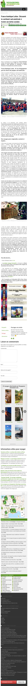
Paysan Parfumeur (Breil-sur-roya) (8, 629)
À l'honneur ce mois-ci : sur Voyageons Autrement (13, 521)
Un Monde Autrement (6, 592)
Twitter (2, 621)
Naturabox (15, 586)
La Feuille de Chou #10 (5, 664)
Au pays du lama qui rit (14, 422)
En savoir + (11, 276)
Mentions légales (4, 613)
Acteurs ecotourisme (8, 11)
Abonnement (4, 336)
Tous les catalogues (5, 628)
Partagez (4, 333)
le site (13, 260)
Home (2, 11)
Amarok (3, 578)
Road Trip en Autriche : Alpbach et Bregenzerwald (11, 660)
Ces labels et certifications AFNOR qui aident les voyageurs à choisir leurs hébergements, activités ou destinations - (13, 542)
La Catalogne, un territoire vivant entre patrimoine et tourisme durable (12, 650)
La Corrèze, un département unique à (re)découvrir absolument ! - (13, 535)
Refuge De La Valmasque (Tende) (8, 631)
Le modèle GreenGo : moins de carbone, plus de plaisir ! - (11, 571)
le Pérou (16, 11)
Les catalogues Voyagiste (7, 575)
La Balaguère (16, 584)
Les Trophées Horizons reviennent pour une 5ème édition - (12, 553)
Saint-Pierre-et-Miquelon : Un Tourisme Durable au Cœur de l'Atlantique (13, 656)
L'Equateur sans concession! (14, 439)
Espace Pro (3, 598)
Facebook (3, 619)
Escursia (4, 581)
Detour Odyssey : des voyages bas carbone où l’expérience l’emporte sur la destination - (13, 556)
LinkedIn (2, 618)
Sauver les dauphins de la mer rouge (8, 666)
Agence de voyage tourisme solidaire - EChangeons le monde (14, 672)
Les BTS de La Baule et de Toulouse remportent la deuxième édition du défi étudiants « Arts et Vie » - (13, 568)
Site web (2, 375)
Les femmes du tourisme (6, 667)
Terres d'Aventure (6, 590)
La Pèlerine (4, 586)
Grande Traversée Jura (5, 654)
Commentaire (4, 348)
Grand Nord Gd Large (6, 584)
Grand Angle (16, 583)
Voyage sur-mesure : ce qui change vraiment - (12, 523)
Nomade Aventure (6, 587)
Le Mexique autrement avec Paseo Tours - (11, 559)
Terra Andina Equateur (18, 589)
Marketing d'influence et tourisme (8, 673)
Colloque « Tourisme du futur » (7, 670)
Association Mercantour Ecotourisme (9, 652)
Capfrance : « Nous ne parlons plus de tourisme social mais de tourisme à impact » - (12, 526)
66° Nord (4, 577)
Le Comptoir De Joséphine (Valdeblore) (9, 634)
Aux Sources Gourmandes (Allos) (8, 641)
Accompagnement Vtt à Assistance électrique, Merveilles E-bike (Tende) (13, 637)
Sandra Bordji (5, 24)
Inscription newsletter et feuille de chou (9, 608)
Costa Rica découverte (18, 580)
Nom (2, 364)
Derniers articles (5, 330)
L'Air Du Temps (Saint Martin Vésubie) (8, 632)
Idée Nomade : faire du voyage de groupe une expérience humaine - (13, 538)
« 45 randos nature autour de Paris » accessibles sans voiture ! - (12, 564)
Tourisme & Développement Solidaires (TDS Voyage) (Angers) (14, 640)
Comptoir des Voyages (6, 580)
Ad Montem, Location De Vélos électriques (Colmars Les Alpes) (12, 643)
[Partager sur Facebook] (1, 27)
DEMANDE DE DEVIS (7, 682)
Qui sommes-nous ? (5, 600)
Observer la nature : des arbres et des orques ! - (12, 561)
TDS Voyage (4, 589)
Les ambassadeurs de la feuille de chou (9, 603)
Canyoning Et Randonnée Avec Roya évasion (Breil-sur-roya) (13, 635)
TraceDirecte (16, 590)
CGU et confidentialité (5, 611)
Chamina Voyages (16, 578)
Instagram (3, 622)
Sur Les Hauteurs (17, 587)
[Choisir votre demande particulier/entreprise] (15, 682)
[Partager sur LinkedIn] (3, 27)
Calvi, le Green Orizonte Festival (7, 675)
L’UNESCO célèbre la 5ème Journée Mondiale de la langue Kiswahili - (13, 546)
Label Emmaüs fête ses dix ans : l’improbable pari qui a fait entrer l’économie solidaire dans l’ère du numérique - (13, 549)
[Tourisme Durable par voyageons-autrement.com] (10, 3)
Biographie (4, 327)
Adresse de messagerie (6, 370)
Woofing (2, 658)
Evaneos (4, 583)
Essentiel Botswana (17, 581)
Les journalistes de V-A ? (6, 601)
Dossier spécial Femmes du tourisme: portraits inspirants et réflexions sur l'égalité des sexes (13, 662)
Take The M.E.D (4, 669)
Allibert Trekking (17, 577)
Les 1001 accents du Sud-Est (14, 404)
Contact (2, 610)
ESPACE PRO (21, 682)
